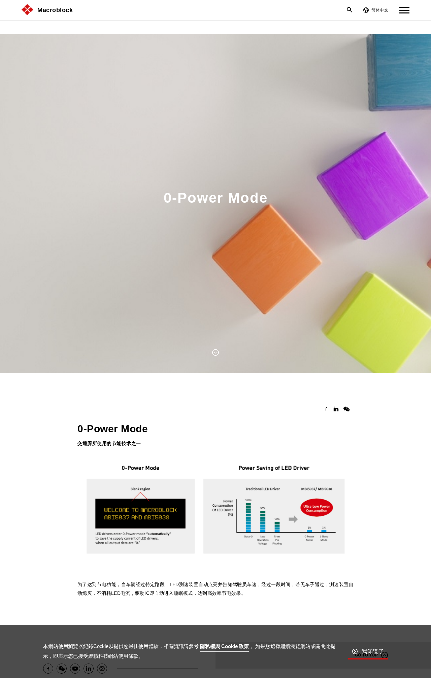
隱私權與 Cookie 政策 (224, 646)
